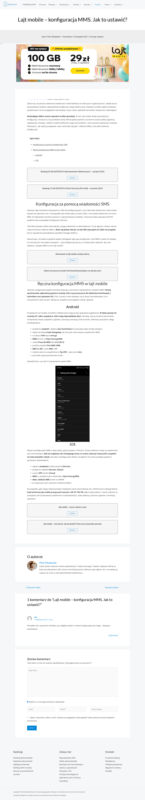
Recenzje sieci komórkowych (71, 764)
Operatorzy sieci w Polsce (70, 777)
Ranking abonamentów (22, 758)
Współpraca (110, 761)
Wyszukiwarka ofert (67, 758)
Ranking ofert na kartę (22, 768)
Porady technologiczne (68, 774)
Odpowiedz (113, 635)
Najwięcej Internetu (21, 764)
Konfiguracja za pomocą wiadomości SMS (50, 144)
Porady (97, 4)
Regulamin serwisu (113, 768)
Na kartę (76, 4)
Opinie (107, 4)
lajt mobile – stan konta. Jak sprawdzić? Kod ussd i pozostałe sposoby (72, 524)
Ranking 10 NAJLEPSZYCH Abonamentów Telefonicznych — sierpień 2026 (72, 171)
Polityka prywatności (113, 764)
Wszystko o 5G (65, 771)
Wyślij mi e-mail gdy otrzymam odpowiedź (46, 702)
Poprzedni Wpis (32, 587)
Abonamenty (63, 4)
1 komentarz (67, 36)
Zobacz (72, 178)
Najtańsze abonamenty (22, 761)
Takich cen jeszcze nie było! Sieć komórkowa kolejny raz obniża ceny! (72, 270)
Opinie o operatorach (68, 768)
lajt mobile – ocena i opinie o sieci (72, 507)
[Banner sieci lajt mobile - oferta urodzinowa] (72, 63)
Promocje (42, 4)
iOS (37, 160)
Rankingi (51, 4)
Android (39, 155)
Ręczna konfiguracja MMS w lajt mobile (49, 150)
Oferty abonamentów (68, 761)
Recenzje (87, 4)
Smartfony (117, 4)
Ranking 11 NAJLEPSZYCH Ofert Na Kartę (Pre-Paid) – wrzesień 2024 (72, 188)
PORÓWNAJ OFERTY (29, 4)
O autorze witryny (112, 758)
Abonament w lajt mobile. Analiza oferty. (73, 254)
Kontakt (108, 771)
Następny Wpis (113, 587)
